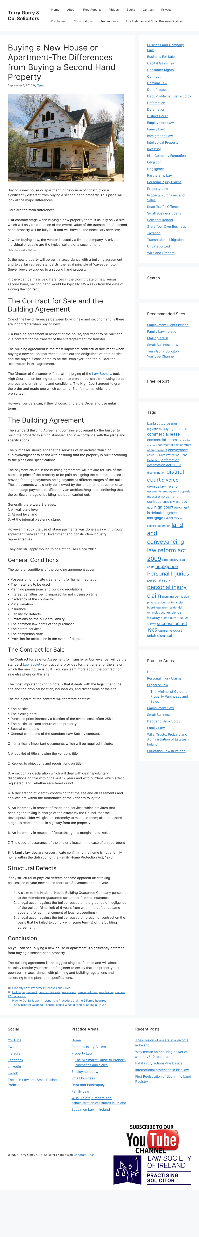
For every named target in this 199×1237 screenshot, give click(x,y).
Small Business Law (162, 345)
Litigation (154, 162)
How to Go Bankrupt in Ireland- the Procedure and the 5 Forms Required (59, 1000)
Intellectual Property (162, 142)
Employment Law (160, 123)
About (71, 9)
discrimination (156, 472)
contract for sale (49, 992)
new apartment (88, 992)
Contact (148, 9)
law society (69, 992)
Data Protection (159, 90)
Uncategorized (158, 246)
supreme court (170, 630)
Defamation (156, 103)
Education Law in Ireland (166, 751)
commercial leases (162, 440)
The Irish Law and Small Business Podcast (155, 21)
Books (131, 9)
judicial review (173, 518)
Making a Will (157, 338)
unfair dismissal (159, 636)
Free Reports (92, 9)
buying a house (175, 429)
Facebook (15, 1060)
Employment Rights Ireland (168, 325)
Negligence (156, 169)
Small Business (159, 715)
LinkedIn (14, 1067)
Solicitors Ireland (160, 220)
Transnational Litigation (165, 240)
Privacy (166, 9)
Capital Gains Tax (161, 63)
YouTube (14, 1040)
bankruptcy (156, 423)
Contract (154, 76)
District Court (157, 116)
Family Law (156, 129)
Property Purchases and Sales (50, 988)
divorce (170, 480)
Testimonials (109, 21)
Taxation (154, 233)
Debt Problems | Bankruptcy (169, 96)
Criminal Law (157, 83)
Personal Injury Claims (164, 182)
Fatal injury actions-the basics (158, 1063)
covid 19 (152, 455)
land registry (170, 560)
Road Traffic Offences (164, 207)
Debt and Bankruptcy (163, 721)
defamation (170, 460)
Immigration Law (160, 136)
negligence (166, 566)
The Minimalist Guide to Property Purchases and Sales (169, 696)
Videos (114, 9)
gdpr (150, 507)
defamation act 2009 (164, 465)
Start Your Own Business (166, 226)
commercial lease (163, 434)
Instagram (15, 1053)
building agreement (24, 992)
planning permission (175, 596)
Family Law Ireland (161, 331)
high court (163, 507)
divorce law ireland (162, 486)
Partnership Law (160, 175)
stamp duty (168, 618)
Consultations (83, 21)
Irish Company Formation (166, 156)
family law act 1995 (174, 501)
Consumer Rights (160, 70)
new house (106, 992)
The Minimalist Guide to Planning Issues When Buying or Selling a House (59, 1004)
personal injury (159, 580)
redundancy (162, 608)
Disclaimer (58, 21)
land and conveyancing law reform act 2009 (166, 541)
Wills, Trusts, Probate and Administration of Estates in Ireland (168, 739)
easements (154, 491)
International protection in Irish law (162, 1070)
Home (55, 9)
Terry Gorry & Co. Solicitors (23, 15)
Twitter (13, 1047)
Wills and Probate (161, 253)
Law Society (101, 374)
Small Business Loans (164, 213)
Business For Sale (161, 57)
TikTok (13, 1073)
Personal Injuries (168, 573)
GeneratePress (84, 1155)
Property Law (21, 988)
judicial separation (159, 526)
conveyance (178, 450)
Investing (154, 149)
